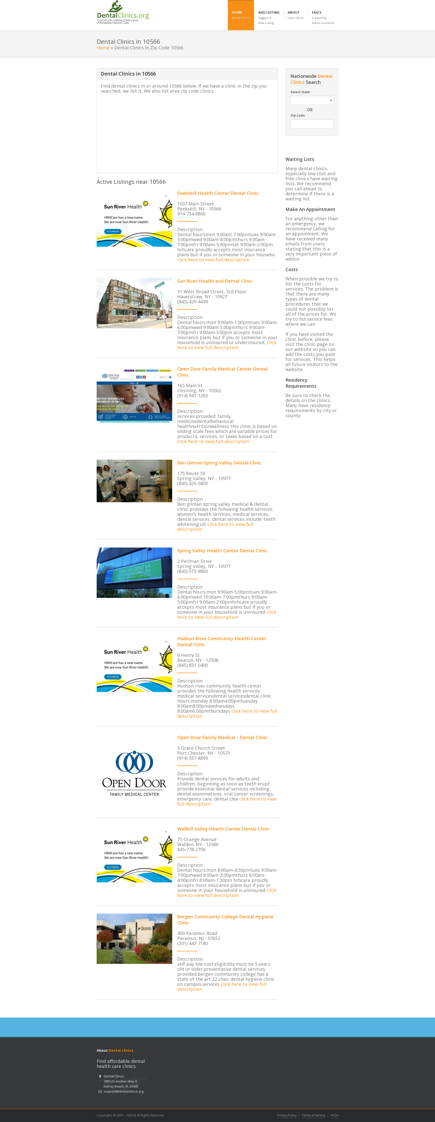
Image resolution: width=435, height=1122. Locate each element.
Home (103, 48)
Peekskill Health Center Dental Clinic (218, 193)
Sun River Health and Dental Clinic (215, 281)
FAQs (334, 1115)
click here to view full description (213, 260)
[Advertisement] (186, 133)
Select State (300, 92)
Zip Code (298, 115)
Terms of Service (313, 1115)
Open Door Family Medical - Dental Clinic (222, 737)
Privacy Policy (287, 1115)
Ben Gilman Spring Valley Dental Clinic (219, 463)
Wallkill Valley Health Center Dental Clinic (223, 829)
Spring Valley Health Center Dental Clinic (222, 551)
